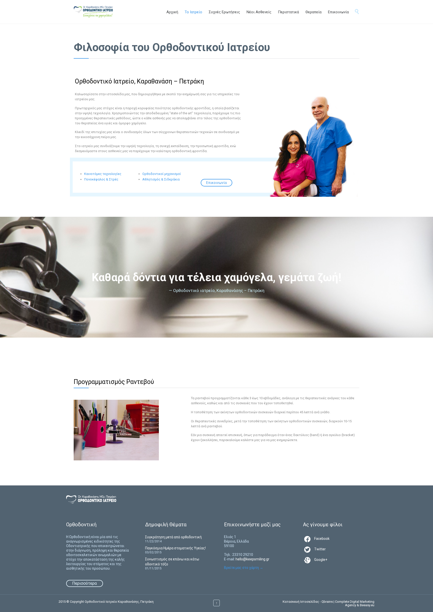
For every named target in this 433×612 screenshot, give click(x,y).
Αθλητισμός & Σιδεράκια (161, 179)
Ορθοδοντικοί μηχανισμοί (161, 174)
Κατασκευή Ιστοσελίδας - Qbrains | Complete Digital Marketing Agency (328, 603)
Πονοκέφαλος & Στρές (101, 179)
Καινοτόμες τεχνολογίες (102, 174)
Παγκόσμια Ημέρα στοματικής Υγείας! (175, 548)
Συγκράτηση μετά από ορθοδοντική (173, 537)
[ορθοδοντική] (98, 12)
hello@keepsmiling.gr (252, 559)
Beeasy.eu (367, 605)
